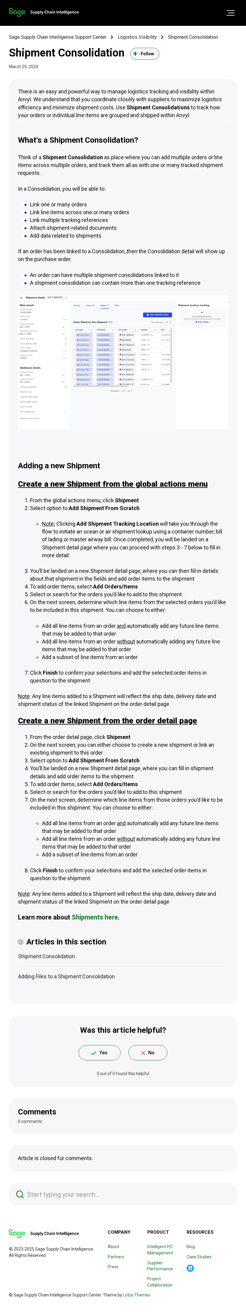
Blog (191, 1246)
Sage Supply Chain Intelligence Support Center (57, 37)
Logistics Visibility (137, 37)
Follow (147, 53)
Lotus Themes (136, 1295)
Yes (103, 1053)
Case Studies (199, 1256)
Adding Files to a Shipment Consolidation (66, 976)
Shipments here (95, 917)
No (151, 1053)
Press (113, 1266)
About (113, 1246)
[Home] (44, 12)
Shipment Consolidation (193, 37)
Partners (116, 1256)
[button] (230, 13)
